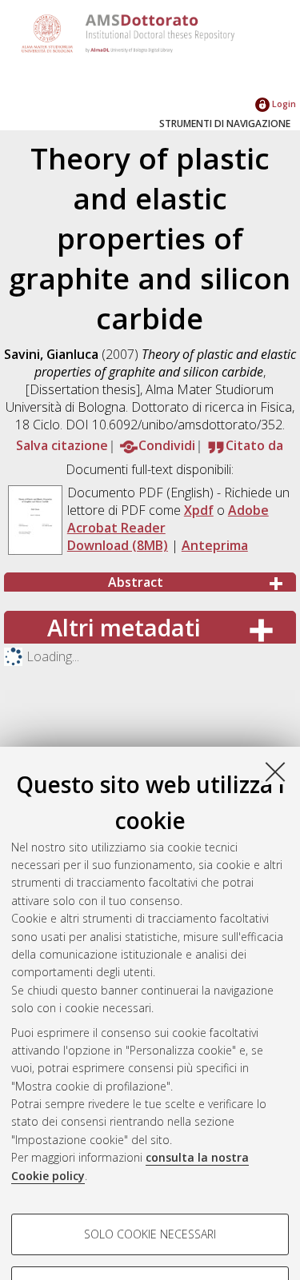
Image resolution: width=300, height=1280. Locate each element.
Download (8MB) (117, 545)
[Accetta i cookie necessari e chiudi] (275, 771)
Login (283, 104)
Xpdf (199, 510)
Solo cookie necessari (150, 1234)
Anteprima (215, 545)
